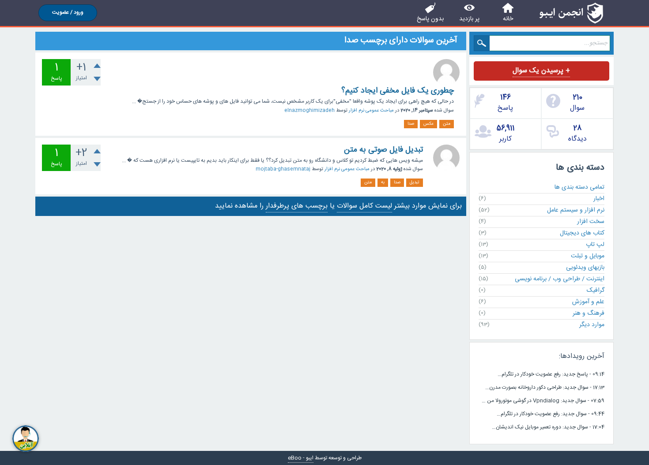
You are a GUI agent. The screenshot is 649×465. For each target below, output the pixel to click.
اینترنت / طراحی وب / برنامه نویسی (559, 279)
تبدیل (414, 182)
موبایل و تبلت (587, 256)
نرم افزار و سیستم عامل (575, 210)
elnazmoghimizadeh (309, 111)
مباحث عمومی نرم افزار (371, 111)
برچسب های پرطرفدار (297, 206)
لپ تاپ (595, 244)
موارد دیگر (591, 325)
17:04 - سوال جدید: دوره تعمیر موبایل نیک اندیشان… (548, 427)
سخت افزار (590, 221)
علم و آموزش (588, 302)
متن (446, 123)
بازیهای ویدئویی (585, 267)
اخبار (598, 198)
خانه (508, 19)
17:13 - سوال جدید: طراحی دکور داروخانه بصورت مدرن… (544, 387)
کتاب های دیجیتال (582, 233)
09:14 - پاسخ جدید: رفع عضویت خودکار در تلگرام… (551, 374)
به (383, 182)
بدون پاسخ (430, 19)
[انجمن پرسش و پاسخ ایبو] (571, 13)
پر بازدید (469, 19)
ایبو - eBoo (300, 458)
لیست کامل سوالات (364, 206)
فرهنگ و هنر (588, 313)
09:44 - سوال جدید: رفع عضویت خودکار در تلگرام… (550, 413)
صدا (411, 123)
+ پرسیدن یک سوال (541, 71)
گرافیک (595, 290)
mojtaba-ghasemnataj (283, 169)
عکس (428, 123)
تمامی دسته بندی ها (579, 187)
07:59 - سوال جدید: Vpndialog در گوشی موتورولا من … (543, 400)
